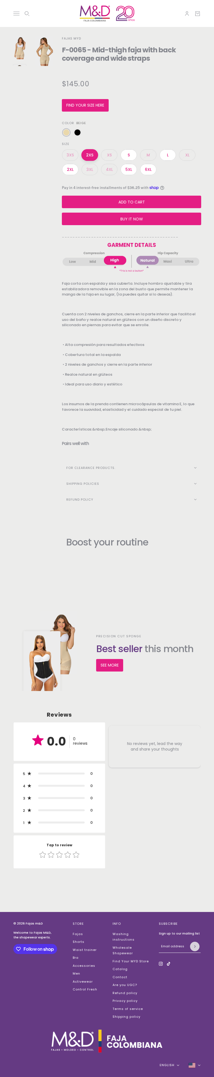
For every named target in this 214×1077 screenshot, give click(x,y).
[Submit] (195, 946)
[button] (59, 773)
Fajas (78, 934)
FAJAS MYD (71, 38)
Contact (120, 977)
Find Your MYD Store (131, 961)
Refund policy (125, 993)
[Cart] (197, 14)
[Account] (187, 14)
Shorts (78, 942)
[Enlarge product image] (44, 51)
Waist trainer (85, 950)
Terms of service (128, 1009)
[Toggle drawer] (16, 13)
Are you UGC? (125, 985)
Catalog (120, 969)
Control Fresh (85, 989)
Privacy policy (125, 1001)
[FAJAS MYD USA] (107, 13)
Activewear (83, 981)
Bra (76, 957)
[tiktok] (169, 964)
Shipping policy (126, 1016)
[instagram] (161, 964)
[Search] (27, 14)
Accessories (84, 965)
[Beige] (66, 132)
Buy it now (131, 219)
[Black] (77, 132)
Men (76, 973)
